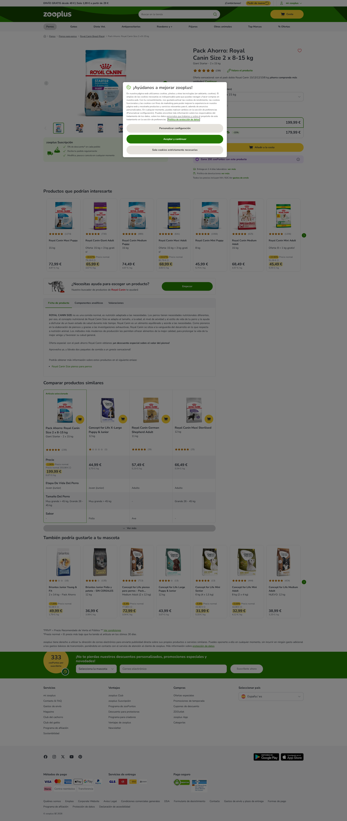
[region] (175, 119)
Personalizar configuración (174, 128)
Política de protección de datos (184, 119)
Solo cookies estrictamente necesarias (175, 150)
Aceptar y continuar (174, 139)
